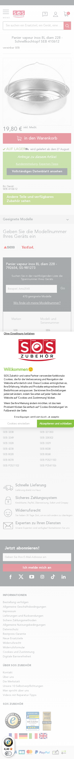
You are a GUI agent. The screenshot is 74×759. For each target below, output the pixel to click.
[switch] (8, 753)
